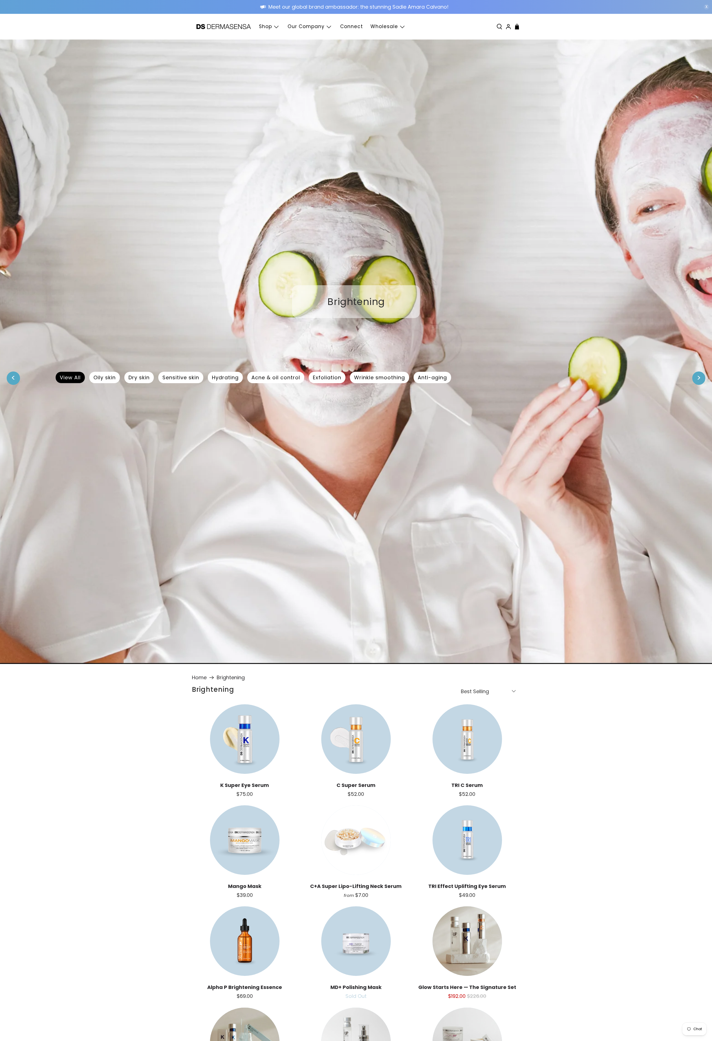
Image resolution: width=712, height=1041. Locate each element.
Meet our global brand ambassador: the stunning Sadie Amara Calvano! (359, 6)
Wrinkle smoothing (379, 377)
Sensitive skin (180, 377)
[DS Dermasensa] (223, 27)
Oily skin (104, 377)
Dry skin (139, 377)
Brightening (231, 677)
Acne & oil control (275, 377)
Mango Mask (244, 886)
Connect (351, 26)
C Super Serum (356, 785)
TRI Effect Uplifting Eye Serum (467, 886)
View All (70, 377)
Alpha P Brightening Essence (244, 987)
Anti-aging (432, 377)
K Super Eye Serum (244, 785)
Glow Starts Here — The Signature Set (467, 987)
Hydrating (225, 377)
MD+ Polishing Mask (356, 987)
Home (199, 677)
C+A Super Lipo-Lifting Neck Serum (356, 886)
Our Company (306, 26)
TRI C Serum (467, 785)
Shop (265, 26)
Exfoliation (327, 377)
